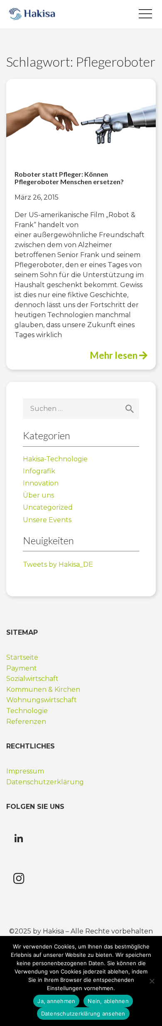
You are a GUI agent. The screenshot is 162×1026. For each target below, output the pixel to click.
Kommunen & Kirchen (43, 689)
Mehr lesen (114, 355)
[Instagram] (18, 878)
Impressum (25, 771)
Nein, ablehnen (108, 1001)
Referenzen (26, 722)
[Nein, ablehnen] (151, 981)
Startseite (22, 657)
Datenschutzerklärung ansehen (83, 1013)
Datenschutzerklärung (46, 782)
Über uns (38, 495)
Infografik (39, 471)
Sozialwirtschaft (32, 679)
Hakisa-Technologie (55, 459)
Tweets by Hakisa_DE (58, 564)
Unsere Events (47, 520)
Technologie (27, 711)
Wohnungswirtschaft (41, 700)
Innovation (41, 483)
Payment (21, 668)
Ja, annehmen (56, 1001)
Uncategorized (48, 507)
